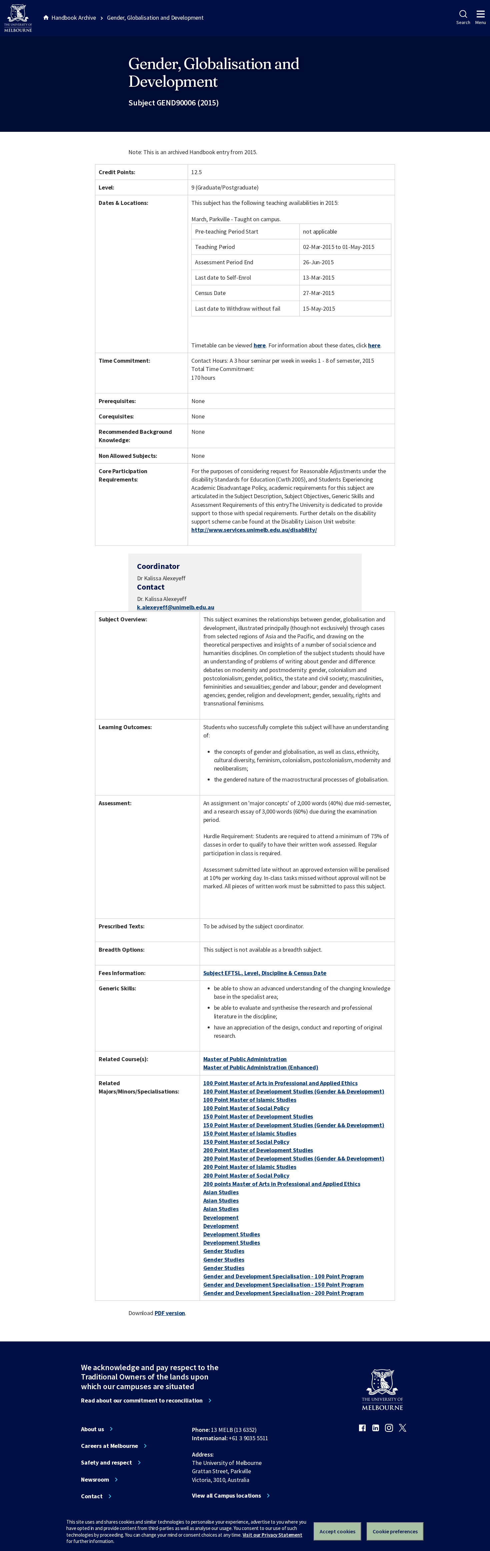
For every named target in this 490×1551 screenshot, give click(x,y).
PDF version (170, 1313)
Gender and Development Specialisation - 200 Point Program (283, 1293)
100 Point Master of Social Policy (246, 1108)
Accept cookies (337, 1531)
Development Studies (231, 1234)
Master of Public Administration (245, 1059)
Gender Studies (223, 1251)
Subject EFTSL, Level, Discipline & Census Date (265, 973)
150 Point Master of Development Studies (258, 1116)
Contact (92, 1496)
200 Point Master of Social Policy (246, 1175)
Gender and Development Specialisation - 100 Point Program (283, 1276)
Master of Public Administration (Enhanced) (260, 1067)
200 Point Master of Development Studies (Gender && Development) (294, 1158)
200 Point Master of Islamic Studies (249, 1167)
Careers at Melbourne (109, 1446)
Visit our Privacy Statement (272, 1535)
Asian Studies (221, 1192)
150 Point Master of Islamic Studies (249, 1133)
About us (92, 1429)
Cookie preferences (395, 1531)
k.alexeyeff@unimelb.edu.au (175, 607)
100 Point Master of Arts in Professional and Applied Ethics (280, 1083)
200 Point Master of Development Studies (258, 1150)
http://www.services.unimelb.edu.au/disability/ (254, 530)
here (260, 345)
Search (463, 22)
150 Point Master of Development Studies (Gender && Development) (294, 1125)
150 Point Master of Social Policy (246, 1142)
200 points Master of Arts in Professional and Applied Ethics (281, 1184)
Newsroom (95, 1479)
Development (221, 1217)
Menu (480, 22)
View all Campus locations (226, 1495)
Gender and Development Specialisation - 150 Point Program (283, 1284)
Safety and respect (106, 1462)
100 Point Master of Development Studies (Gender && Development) (294, 1091)
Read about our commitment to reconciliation (142, 1400)
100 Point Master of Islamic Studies (249, 1100)
